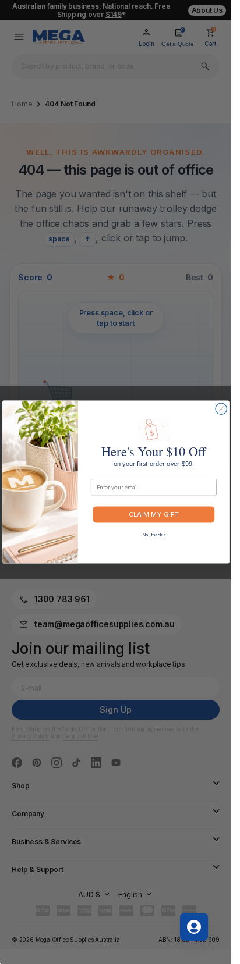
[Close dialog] (220, 408)
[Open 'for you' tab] (194, 927)
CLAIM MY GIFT (154, 514)
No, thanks (153, 535)
